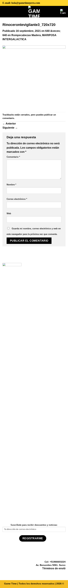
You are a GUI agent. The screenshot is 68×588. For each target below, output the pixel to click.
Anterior (9, 123)
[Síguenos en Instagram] (59, 573)
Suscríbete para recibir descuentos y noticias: (34, 525)
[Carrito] (63, 11)
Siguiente (10, 127)
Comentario (13, 157)
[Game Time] (34, 11)
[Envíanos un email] (63, 573)
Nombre (11, 184)
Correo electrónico (17, 199)
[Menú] (4, 11)
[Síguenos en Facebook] (55, 573)
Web (9, 213)
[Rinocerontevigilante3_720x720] (34, 76)
